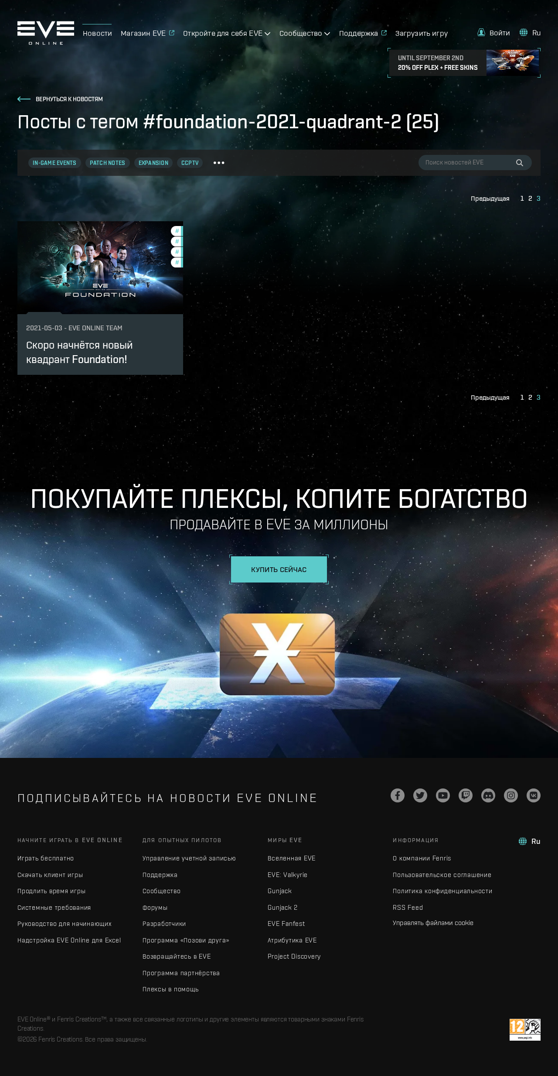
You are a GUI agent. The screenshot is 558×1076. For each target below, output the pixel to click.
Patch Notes (108, 163)
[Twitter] (420, 795)
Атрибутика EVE (292, 940)
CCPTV (189, 163)
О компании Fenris (422, 858)
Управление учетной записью (189, 858)
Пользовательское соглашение (442, 874)
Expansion (153, 163)
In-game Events (55, 163)
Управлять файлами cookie (433, 922)
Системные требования (54, 907)
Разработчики (164, 923)
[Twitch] (466, 795)
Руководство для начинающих (64, 923)
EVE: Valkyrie (288, 874)
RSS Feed (408, 907)
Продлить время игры (51, 890)
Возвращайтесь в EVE (177, 956)
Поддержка (160, 874)
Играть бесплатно (45, 858)
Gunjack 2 (283, 907)
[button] (493, 32)
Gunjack (280, 890)
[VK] (534, 795)
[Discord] (488, 795)
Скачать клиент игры (50, 874)
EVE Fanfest (286, 923)
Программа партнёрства (181, 973)
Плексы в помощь (170, 989)
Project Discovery (294, 956)
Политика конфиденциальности (442, 890)
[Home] (45, 42)
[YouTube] (443, 795)
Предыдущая (490, 198)
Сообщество (162, 890)
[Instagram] (511, 795)
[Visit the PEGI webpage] (525, 1030)
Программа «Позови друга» (186, 940)
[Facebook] (398, 795)
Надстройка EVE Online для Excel (69, 940)
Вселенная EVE (292, 858)
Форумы (155, 907)
